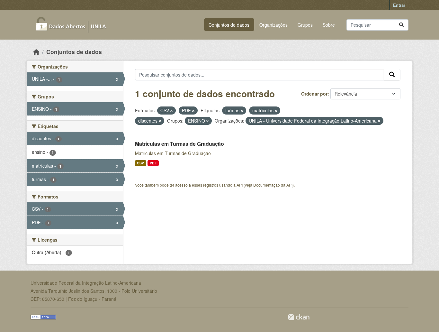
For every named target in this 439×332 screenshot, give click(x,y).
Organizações (273, 25)
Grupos (305, 25)
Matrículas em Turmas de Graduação (179, 143)
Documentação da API (272, 185)
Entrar (399, 5)
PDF (153, 163)
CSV (140, 163)
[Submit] (401, 25)
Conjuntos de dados (229, 25)
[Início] (36, 52)
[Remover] (171, 110)
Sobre (329, 25)
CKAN (298, 317)
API (240, 185)
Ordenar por (314, 93)
